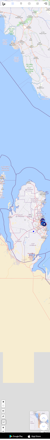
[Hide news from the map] (3, 416)
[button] (33, 231)
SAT (3, 422)
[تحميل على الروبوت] (16, 436)
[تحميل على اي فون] (34, 436)
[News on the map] (4, 3)
